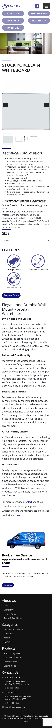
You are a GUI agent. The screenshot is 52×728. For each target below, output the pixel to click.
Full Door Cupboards (13, 657)
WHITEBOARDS (39, 13)
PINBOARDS (13, 20)
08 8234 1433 (13, 688)
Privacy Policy (10, 614)
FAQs (6, 605)
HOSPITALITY (39, 20)
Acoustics (8, 637)
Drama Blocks (10, 666)
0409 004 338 (13, 703)
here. (18, 515)
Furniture (8, 642)
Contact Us (9, 610)
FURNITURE (13, 27)
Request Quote (11, 295)
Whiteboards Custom (13, 629)
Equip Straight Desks (13, 653)
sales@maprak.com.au (15, 707)
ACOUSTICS (13, 13)
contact (28, 501)
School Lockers (10, 661)
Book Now (8, 585)
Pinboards (8, 633)
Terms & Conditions (13, 618)
